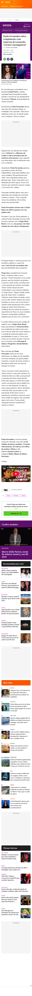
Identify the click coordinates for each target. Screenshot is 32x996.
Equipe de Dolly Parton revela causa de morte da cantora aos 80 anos (9, 637)
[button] (2, 2)
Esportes (12, 702)
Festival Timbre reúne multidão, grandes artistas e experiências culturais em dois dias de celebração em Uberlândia (10, 625)
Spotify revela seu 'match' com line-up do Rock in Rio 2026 (10, 598)
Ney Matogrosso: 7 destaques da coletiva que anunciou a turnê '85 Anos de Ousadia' (10, 912)
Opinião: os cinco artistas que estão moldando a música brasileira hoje (9, 857)
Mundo (12, 785)
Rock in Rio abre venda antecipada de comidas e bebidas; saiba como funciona (14, 890)
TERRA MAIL (4, 6)
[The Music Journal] (5, 490)
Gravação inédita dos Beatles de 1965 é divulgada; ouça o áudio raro (14, 869)
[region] (16, 991)
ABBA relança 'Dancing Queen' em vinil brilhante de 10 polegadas (10, 572)
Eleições (12, 799)
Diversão (10, 20)
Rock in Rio (4, 594)
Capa (3, 20)
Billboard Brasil (7, 30)
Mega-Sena (13, 715)
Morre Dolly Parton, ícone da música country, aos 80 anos (15, 554)
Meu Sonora (5, 548)
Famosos (3, 874)
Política (12, 688)
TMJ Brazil (16, 495)
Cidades (12, 729)
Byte (11, 771)
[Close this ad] (31, 985)
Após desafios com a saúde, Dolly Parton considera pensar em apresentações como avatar (10, 611)
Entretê (23, 495)
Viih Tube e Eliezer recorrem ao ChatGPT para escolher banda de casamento (10, 878)
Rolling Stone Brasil (21, 30)
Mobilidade (13, 757)
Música (17, 20)
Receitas (12, 743)
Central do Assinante (16, 6)
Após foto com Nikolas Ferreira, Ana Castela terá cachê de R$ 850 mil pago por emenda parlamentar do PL (10, 585)
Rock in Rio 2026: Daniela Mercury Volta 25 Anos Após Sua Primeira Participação (9, 899)
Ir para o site (9, 2)
